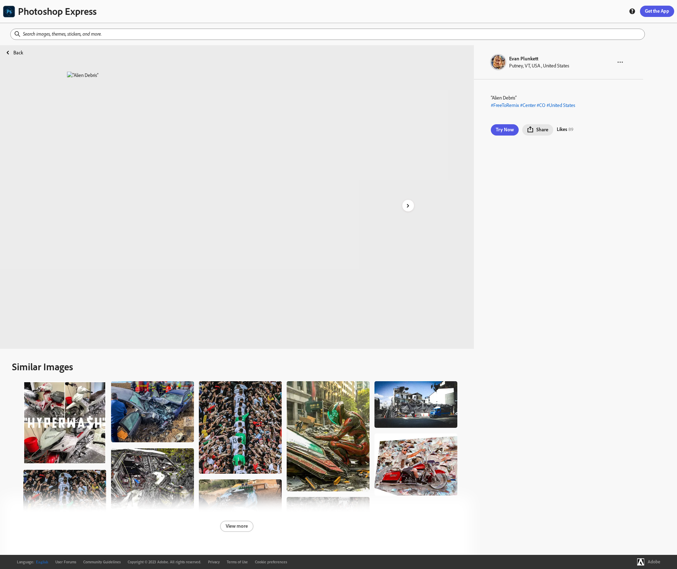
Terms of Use (237, 561)
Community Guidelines (102, 561)
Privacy (214, 561)
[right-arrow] (408, 205)
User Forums (65, 561)
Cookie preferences (271, 561)
